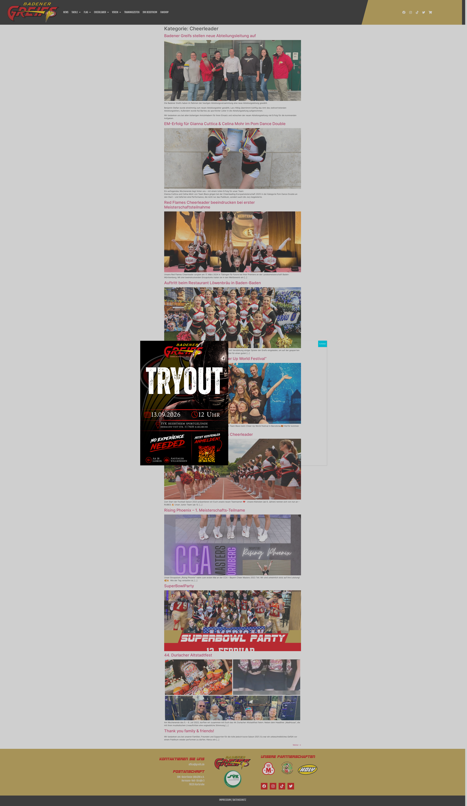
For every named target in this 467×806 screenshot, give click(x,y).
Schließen (322, 344)
